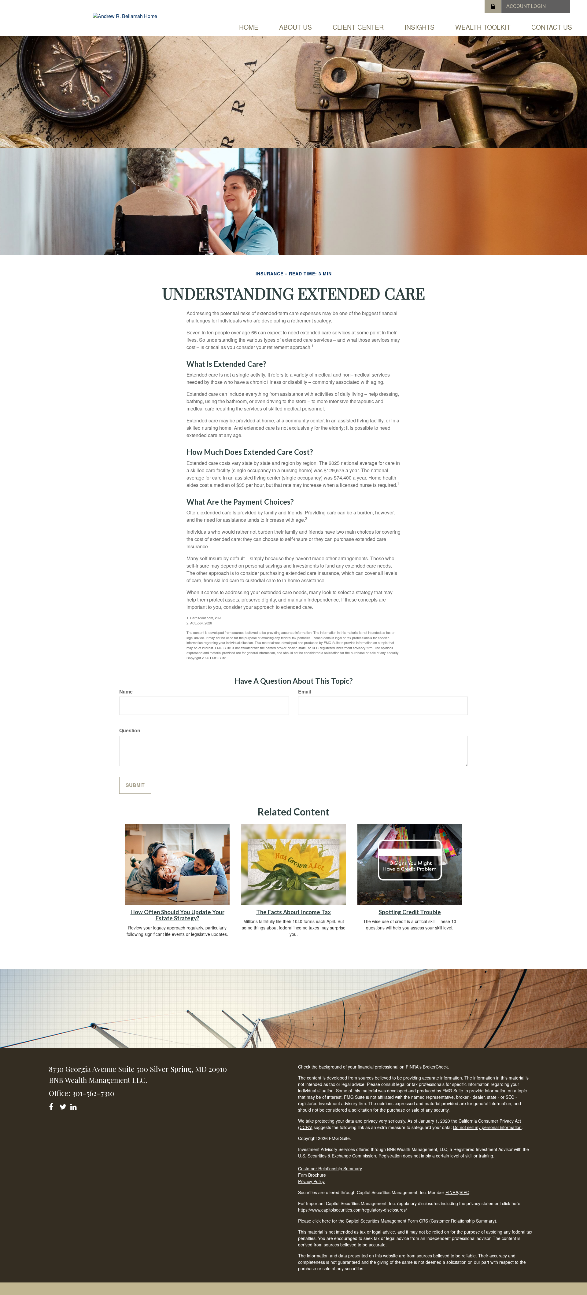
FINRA (451, 1192)
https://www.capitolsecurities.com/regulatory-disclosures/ (352, 1210)
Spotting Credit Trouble (410, 912)
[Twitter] (64, 1106)
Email (304, 691)
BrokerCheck (435, 1067)
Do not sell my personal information (487, 1127)
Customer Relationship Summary (330, 1168)
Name (126, 691)
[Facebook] (53, 1106)
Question (129, 730)
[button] (295, 27)
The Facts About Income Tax (293, 912)
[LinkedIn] (74, 1106)
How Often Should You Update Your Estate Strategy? (177, 915)
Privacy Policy (311, 1181)
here (326, 1221)
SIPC (464, 1192)
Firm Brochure (312, 1175)
